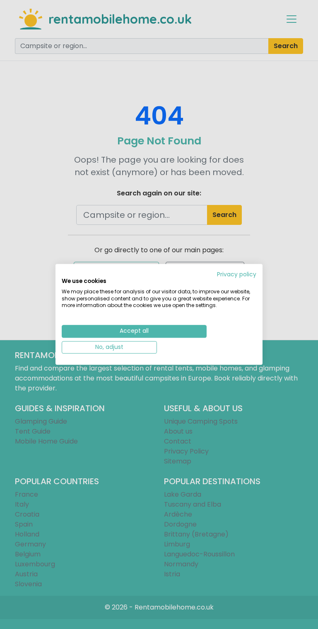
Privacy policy (236, 274)
